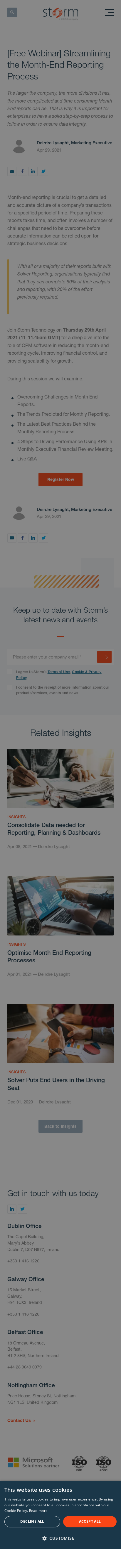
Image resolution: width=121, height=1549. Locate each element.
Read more (38, 1510)
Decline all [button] (32, 1521)
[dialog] (60, 1515)
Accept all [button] (90, 1521)
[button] (60, 1538)
